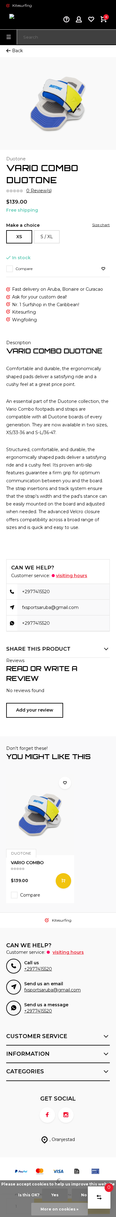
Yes (54, 1195)
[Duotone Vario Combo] (40, 814)
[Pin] (95, 1172)
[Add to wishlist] (103, 269)
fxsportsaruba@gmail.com (50, 607)
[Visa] (58, 1172)
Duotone (16, 159)
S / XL (47, 236)
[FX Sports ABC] (24, 20)
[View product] (63, 881)
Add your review (34, 710)
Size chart (101, 224)
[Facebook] (47, 1115)
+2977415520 (36, 591)
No (84, 1195)
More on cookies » (60, 1209)
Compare (23, 268)
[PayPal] (21, 1172)
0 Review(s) (39, 190)
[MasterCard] (39, 1172)
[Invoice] (76, 1172)
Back (17, 50)
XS (19, 236)
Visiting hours (71, 575)
